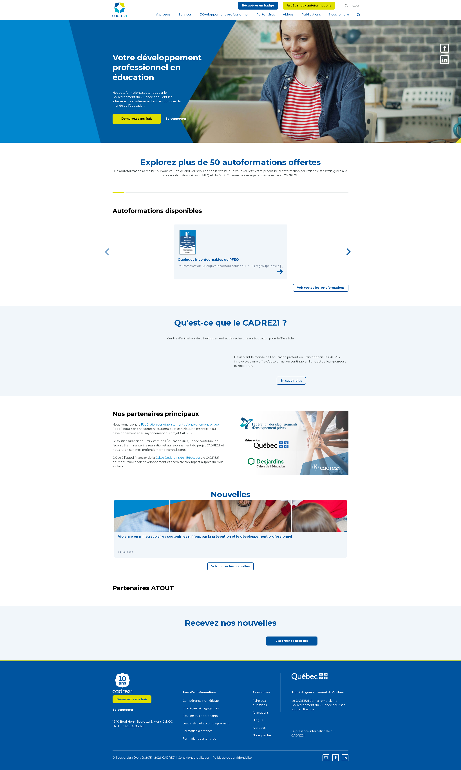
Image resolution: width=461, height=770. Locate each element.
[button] (230, 529)
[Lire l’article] (339, 552)
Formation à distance (198, 731)
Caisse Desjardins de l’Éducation (178, 457)
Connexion (352, 5)
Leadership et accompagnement (206, 723)
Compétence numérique (201, 700)
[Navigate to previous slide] (107, 252)
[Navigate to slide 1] (222, 277)
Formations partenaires (199, 738)
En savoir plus (291, 380)
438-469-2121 (134, 726)
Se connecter (175, 118)
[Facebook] (444, 48)
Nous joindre (339, 14)
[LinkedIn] (444, 59)
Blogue (258, 720)
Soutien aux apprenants (200, 716)
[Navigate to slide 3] (230, 277)
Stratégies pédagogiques (201, 708)
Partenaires (265, 14)
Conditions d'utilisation (194, 757)
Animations (260, 712)
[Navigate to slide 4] (234, 277)
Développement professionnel (224, 14)
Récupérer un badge (258, 5)
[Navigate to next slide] (348, 252)
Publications (311, 14)
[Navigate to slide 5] (238, 277)
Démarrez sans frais (136, 118)
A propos (163, 14)
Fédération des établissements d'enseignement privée (180, 424)
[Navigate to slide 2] (226, 277)
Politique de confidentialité (232, 757)
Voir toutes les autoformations (320, 287)
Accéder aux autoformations (309, 5)
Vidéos (288, 14)
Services (185, 14)
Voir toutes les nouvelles (230, 566)
